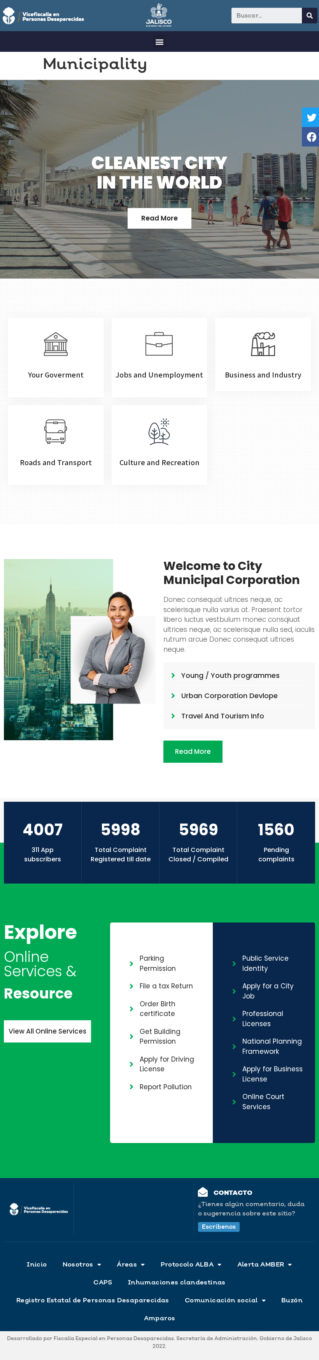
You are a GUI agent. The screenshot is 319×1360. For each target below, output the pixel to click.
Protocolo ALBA (187, 1264)
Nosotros (78, 1264)
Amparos (159, 1318)
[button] (159, 41)
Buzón (292, 1300)
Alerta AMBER (260, 1264)
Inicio (37, 1264)
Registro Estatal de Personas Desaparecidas (92, 1300)
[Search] (309, 15)
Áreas (127, 1264)
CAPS (102, 1282)
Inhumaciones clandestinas (177, 1282)
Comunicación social (221, 1300)
